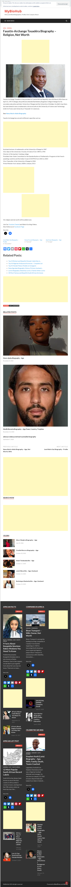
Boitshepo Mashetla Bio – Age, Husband (30, 581)
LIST (10, 767)
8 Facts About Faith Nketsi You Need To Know (16, 714)
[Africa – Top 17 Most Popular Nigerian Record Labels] (9, 833)
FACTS (4, 639)
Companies (34, 628)
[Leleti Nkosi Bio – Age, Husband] (9, 571)
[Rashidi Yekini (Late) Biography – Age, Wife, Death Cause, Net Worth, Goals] (31, 825)
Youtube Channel (14, 224)
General (9, 28)
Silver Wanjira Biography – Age (26, 540)
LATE (39, 752)
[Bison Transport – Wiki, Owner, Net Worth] (35, 626)
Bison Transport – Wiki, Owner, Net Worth (34, 633)
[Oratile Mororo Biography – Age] (9, 550)
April (4, 28)
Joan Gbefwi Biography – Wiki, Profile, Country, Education (38, 717)
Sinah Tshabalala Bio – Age (25, 560)
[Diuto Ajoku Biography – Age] (35, 356)
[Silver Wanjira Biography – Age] (9, 540)
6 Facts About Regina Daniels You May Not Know (16, 729)
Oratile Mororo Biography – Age (27, 550)
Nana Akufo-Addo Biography (16, 113)
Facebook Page (19, 227)
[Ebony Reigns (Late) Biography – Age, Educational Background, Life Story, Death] (31, 851)
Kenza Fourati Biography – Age (33, 240)
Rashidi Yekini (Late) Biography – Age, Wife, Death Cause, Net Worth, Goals (41, 833)
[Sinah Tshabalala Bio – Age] (9, 561)
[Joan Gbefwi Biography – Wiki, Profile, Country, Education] (29, 714)
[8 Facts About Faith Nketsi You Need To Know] (7, 712)
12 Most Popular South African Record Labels (12, 772)
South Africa (16, 767)
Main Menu (10, 21)
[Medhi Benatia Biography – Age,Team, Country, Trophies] (35, 427)
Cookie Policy (36, 6)
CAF (10, 305)
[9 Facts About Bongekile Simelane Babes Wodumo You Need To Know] (12, 638)
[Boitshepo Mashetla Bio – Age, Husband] (9, 581)
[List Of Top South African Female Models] (6, 854)
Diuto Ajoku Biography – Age (13, 358)
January (34, 752)
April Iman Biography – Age (53, 240)
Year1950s (16, 305)
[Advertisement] (35, 51)
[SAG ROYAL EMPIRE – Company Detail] (30, 701)
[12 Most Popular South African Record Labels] (12, 765)
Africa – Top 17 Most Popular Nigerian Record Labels (19, 838)
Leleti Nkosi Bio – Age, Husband (27, 571)
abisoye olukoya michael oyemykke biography (19, 437)
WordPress (57, 884)
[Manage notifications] (66, 882)
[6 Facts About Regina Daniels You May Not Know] (6, 726)
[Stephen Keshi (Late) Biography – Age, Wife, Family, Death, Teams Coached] (35, 751)
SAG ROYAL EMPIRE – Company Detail (40, 703)
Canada (28, 628)
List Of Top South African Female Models (17, 855)
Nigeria (28, 754)
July (14, 639)
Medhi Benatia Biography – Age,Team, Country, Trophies (23, 429)
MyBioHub (13, 11)
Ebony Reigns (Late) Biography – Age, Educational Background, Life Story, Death (41, 860)
